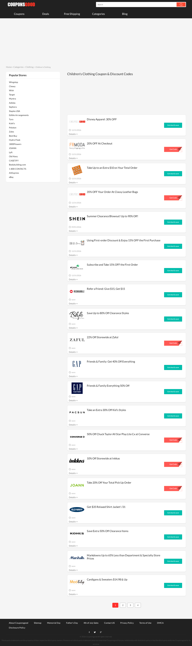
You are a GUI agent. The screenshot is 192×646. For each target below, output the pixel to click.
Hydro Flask (14, 140)
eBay (11, 177)
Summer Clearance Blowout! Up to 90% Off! (112, 216)
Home (9, 67)
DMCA (160, 623)
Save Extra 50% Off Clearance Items (107, 531)
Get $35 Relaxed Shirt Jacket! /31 (106, 506)
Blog (125, 13)
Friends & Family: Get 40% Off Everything (111, 361)
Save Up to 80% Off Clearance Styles (108, 313)
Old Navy (13, 156)
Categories (98, 13)
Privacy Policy (127, 623)
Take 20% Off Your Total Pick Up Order (109, 482)
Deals (45, 13)
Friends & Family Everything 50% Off (108, 385)
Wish (11, 90)
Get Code (173, 149)
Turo (11, 119)
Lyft (10, 152)
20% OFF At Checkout (99, 143)
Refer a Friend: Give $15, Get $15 (106, 288)
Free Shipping (72, 13)
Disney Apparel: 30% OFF (102, 119)
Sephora (13, 107)
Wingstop (13, 82)
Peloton (12, 127)
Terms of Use (145, 623)
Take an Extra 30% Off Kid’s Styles (106, 410)
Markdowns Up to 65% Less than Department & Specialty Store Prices (123, 557)
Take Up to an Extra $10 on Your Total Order (112, 167)
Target (12, 94)
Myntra (12, 98)
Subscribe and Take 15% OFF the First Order (112, 264)
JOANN (12, 148)
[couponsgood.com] (21, 4)
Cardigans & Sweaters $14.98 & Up (107, 579)
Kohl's (12, 123)
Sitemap (37, 623)
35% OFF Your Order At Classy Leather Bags (112, 191)
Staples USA (14, 111)
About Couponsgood (18, 623)
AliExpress (14, 173)
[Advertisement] (96, 42)
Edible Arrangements (19, 115)
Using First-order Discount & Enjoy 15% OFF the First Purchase (123, 240)
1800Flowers (15, 144)
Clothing (29, 67)
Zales (11, 131)
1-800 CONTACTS (17, 169)
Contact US (109, 623)
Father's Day (72, 623)
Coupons (19, 13)
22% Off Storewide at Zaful (102, 337)
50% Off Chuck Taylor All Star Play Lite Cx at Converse (118, 434)
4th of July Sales (91, 623)
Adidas (12, 103)
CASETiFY (14, 160)
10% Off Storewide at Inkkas (103, 458)
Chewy (12, 86)
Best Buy (13, 136)
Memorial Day (53, 623)
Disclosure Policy (17, 627)
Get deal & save (173, 125)
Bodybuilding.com (17, 164)
